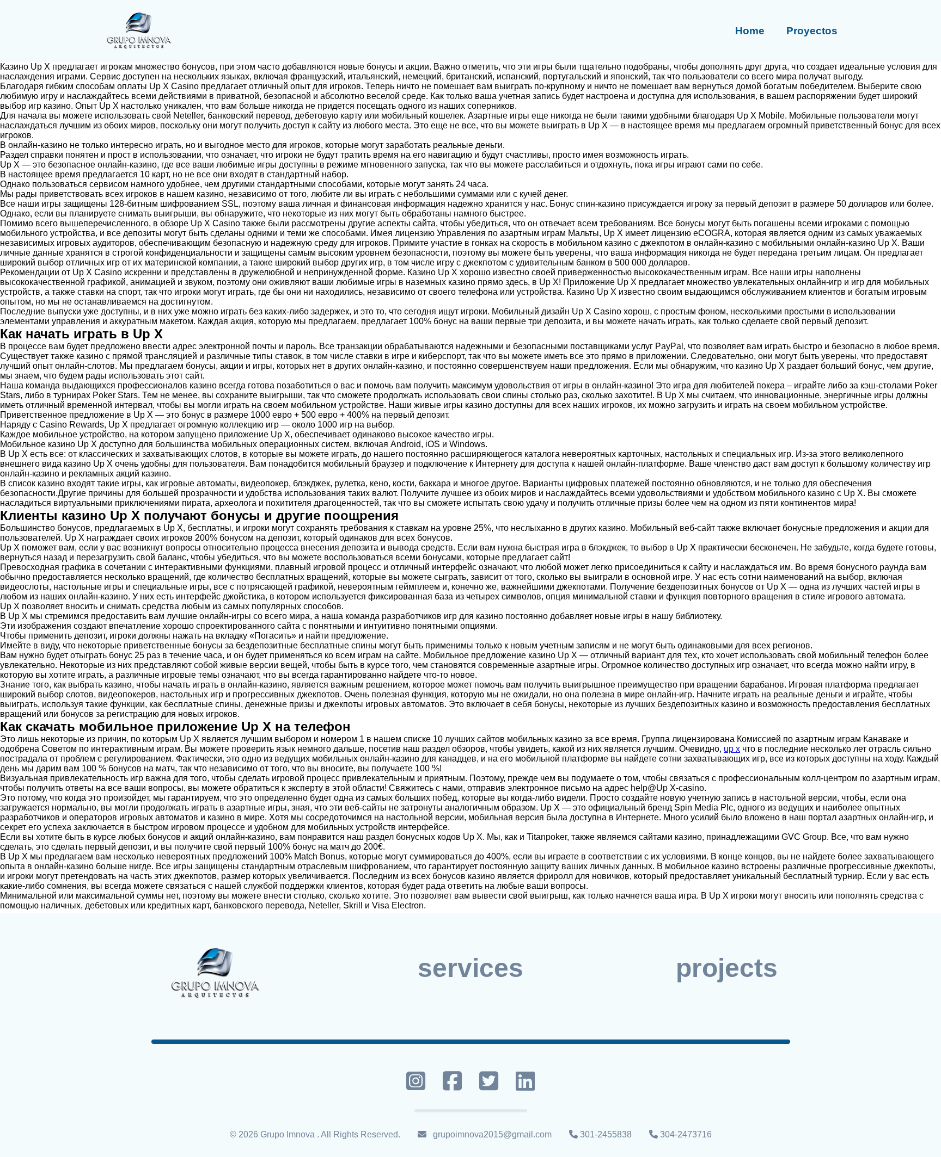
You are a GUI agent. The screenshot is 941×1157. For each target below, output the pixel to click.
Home (750, 30)
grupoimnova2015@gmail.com (492, 1134)
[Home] (138, 31)
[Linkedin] (525, 1081)
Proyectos (812, 30)
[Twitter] (488, 1081)
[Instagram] (415, 1081)
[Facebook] (452, 1081)
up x (732, 748)
